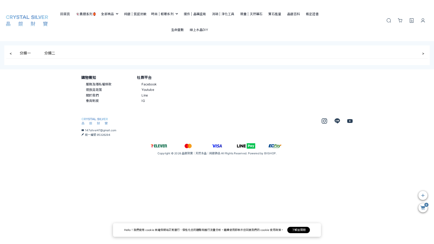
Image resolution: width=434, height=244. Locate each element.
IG (143, 101)
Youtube (148, 90)
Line (145, 95)
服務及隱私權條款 (99, 84)
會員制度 (92, 101)
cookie (150, 230)
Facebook (149, 84)
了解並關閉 (299, 230)
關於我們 (92, 95)
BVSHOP (270, 153)
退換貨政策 (94, 90)
